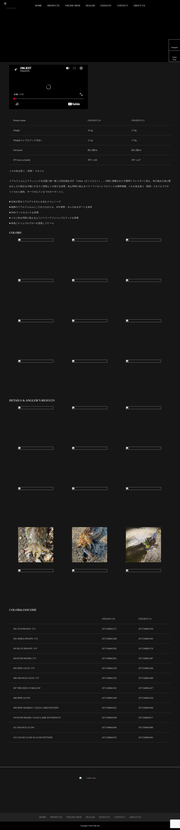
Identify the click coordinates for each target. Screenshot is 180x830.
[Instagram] (86, 802)
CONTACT (122, 5)
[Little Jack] (18, 5)
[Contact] (90, 802)
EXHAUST (106, 5)
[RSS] (94, 802)
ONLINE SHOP (72, 5)
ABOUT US (139, 5)
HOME (38, 5)
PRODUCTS (53, 5)
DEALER (90, 5)
